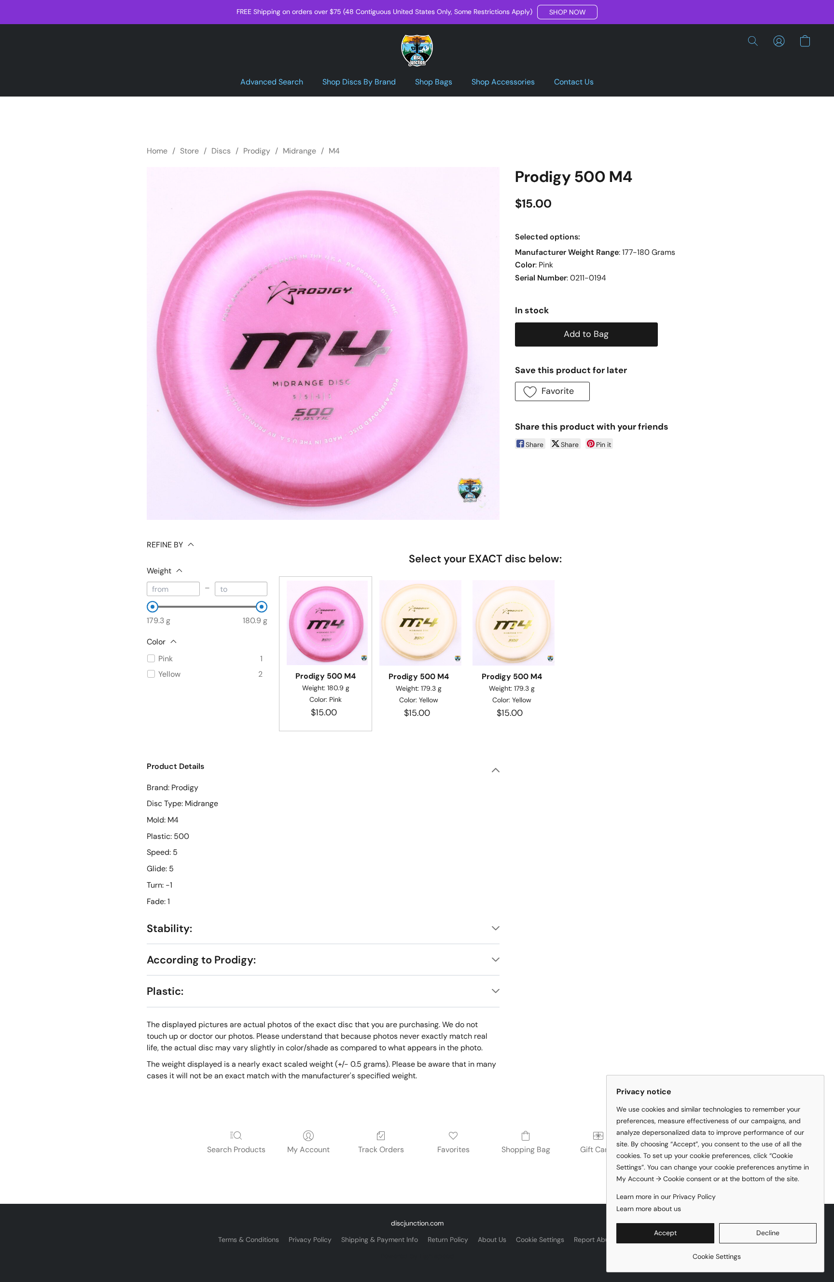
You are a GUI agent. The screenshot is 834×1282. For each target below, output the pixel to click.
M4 (334, 151)
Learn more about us (648, 1208)
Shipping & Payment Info (379, 1239)
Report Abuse (595, 1239)
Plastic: (165, 991)
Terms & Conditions (248, 1239)
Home (157, 151)
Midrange (299, 151)
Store (189, 151)
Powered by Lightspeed (417, 1256)
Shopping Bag (525, 1149)
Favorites (453, 1149)
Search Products (236, 1149)
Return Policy (448, 1239)
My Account (308, 1149)
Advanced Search (271, 82)
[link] (716, 1252)
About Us (492, 1239)
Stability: (169, 928)
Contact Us (574, 82)
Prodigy (256, 151)
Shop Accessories (503, 82)
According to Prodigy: (201, 960)
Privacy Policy (310, 1239)
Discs (221, 151)
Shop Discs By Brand (359, 82)
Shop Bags (433, 82)
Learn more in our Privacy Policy (666, 1196)
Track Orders (381, 1149)
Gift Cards (598, 1149)
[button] (567, 12)
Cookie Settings (540, 1239)
